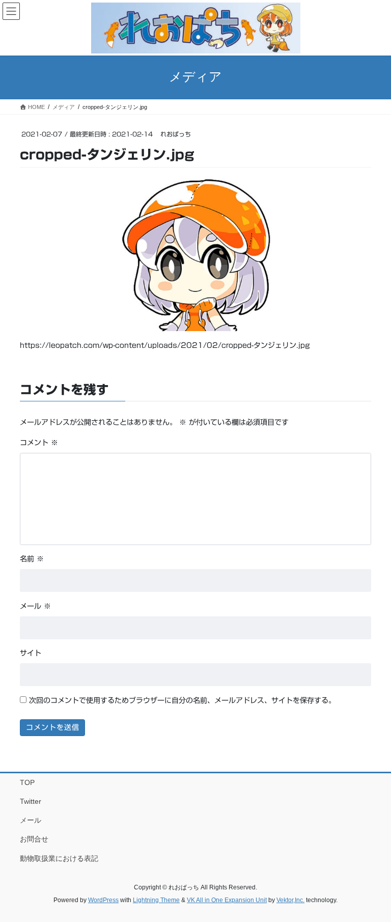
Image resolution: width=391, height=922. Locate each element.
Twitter (30, 801)
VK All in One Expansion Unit (227, 900)
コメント (39, 442)
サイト (30, 653)
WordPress (103, 900)
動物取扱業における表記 (59, 858)
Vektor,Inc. (290, 900)
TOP (27, 782)
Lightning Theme (156, 900)
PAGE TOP (372, 885)
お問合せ (34, 839)
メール (35, 606)
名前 (32, 558)
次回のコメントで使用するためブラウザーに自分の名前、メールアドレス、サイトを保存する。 (182, 700)
